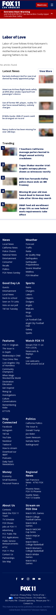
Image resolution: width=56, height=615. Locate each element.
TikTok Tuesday (10, 308)
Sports (30, 283)
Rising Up (6, 391)
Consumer (7, 262)
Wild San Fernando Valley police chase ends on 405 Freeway (33, 181)
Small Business (9, 479)
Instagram (7, 430)
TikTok (5, 433)
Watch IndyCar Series (33, 537)
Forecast (30, 244)
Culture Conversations (9, 400)
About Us (8, 505)
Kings (28, 312)
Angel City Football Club (35, 324)
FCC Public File (9, 533)
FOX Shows (7, 523)
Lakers (29, 294)
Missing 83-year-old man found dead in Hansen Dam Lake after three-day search (35, 195)
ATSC (5, 547)
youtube (33, 579)
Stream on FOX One (33, 507)
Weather (31, 240)
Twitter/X (6, 444)
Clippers (29, 298)
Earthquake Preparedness (32, 263)
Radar (28, 251)
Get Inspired (8, 387)
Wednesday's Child (11, 355)
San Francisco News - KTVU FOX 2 (34, 482)
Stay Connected (9, 420)
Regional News (31, 473)
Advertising (7, 530)
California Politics (34, 423)
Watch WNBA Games (32, 555)
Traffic (29, 247)
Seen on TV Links (10, 301)
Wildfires (30, 271)
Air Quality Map (33, 254)
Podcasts (6, 458)
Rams (28, 287)
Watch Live (42, 5)
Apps (28, 357)
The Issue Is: (8, 348)
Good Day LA (11, 283)
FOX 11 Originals (10, 344)
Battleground (32, 444)
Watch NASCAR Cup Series (33, 530)
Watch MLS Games (31, 562)
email (39, 579)
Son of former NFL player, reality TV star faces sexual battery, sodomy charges (19, 105)
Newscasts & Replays (32, 352)
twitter (22, 579)
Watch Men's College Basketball (34, 543)
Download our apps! (9, 453)
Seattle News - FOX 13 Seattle (33, 496)
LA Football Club (34, 319)
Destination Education (8, 383)
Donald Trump (33, 430)
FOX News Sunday (11, 272)
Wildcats (30, 308)
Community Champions (8, 370)
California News (10, 247)
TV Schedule (8, 519)
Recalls (5, 265)
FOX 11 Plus (8, 550)
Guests (5, 287)
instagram (28, 579)
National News (9, 254)
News (6, 240)
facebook (16, 579)
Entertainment (9, 258)
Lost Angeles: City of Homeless (11, 364)
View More (45, 71)
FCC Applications (10, 537)
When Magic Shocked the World (11, 376)
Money (6, 472)
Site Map (6, 561)
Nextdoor (7, 441)
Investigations (9, 395)
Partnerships (8, 558)
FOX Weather (32, 275)
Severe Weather (33, 268)
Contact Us (7, 554)
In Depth (6, 352)
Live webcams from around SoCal (35, 362)
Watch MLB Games (31, 524)
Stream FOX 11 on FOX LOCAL (34, 346)
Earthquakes (32, 258)
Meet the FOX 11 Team (10, 514)
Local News (8, 244)
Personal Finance (10, 483)
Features (8, 340)
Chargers (30, 290)
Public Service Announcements (10, 542)
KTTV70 (6, 411)
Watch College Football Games (33, 518)
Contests (6, 509)
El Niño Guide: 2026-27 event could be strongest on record (18, 117)
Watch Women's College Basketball (34, 549)
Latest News (10, 71)
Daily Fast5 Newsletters (8, 463)
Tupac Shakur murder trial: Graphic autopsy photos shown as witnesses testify (35, 168)
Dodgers (30, 301)
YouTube (6, 437)
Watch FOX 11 (35, 340)
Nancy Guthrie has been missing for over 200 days (19, 130)
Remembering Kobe (9, 406)
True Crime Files (10, 359)
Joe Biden (30, 433)
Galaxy (29, 329)
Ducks (29, 316)
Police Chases (9, 251)
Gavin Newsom (33, 437)
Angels (29, 305)
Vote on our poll (10, 305)
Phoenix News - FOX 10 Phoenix (33, 490)
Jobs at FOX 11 (9, 526)
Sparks (29, 333)
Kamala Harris (32, 441)
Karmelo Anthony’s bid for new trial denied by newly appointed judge (19, 77)
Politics (5, 269)
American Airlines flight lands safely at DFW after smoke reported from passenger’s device (19, 91)
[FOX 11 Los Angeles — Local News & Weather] (11, 4)
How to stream (9, 448)
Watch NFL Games (35, 513)
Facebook (7, 426)
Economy (6, 476)
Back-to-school (9, 298)
